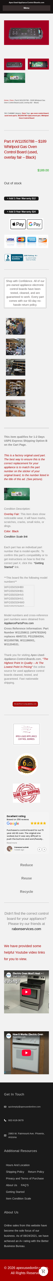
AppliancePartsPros (16, 623)
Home (6, 100)
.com (31, 623)
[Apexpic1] (15, 326)
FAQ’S (25, 1185)
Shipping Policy (15, 1171)
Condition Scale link (16, 536)
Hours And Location (18, 1165)
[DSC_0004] (15, 367)
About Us (11, 1185)
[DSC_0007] (15, 388)
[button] (44, 849)
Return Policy (36, 1171)
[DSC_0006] (15, 408)
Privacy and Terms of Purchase (25, 1178)
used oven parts (10, 116)
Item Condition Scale (18, 1198)
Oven (12, 100)
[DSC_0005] (15, 347)
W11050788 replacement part (29, 116)
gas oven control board (40, 113)
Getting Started (15, 1191)
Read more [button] (12, 843)
